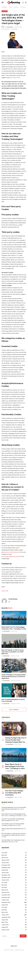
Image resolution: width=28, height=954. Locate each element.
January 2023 (5, 914)
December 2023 (6, 895)
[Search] (25, 2)
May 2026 (4, 855)
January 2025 (5, 872)
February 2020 (5, 929)
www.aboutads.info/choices (11, 556)
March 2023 (5, 912)
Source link (5, 591)
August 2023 (5, 905)
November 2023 (6, 897)
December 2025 (6, 865)
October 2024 (5, 880)
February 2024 (5, 892)
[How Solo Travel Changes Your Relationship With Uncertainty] (14, 781)
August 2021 (5, 927)
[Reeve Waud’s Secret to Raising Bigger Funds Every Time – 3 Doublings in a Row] (14, 618)
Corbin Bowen (9, 27)
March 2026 (5, 857)
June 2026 (4, 852)
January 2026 (5, 862)
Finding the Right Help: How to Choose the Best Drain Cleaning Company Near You (15, 740)
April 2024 (4, 887)
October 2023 (5, 900)
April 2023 (4, 909)
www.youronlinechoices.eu (12, 552)
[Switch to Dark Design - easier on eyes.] (23, 2)
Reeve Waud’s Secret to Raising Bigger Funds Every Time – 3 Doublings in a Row (15, 766)
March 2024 (5, 890)
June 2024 (4, 882)
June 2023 (4, 907)
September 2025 (6, 867)
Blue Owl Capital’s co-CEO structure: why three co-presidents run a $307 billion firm (13, 651)
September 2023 (6, 902)
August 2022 (5, 919)
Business (4, 11)
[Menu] (3, 2)
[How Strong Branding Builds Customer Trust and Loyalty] (14, 690)
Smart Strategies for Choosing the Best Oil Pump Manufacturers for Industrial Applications (14, 676)
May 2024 (4, 885)
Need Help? (14, 946)
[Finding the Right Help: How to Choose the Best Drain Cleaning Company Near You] (14, 728)
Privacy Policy (16, 77)
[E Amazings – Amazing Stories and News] (14, 2)
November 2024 (6, 877)
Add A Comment (14, 709)
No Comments (6, 29)
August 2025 (5, 870)
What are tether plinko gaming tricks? (11, 828)
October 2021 (5, 924)
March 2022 (5, 922)
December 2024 (6, 875)
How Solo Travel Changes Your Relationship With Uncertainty (14, 793)
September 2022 (6, 917)
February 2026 (5, 860)
